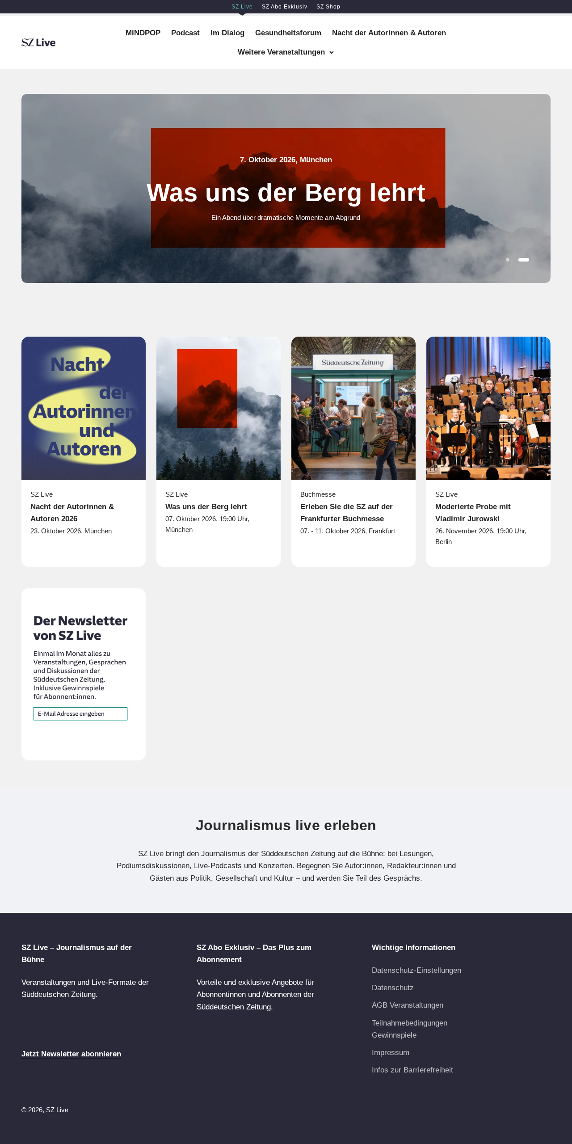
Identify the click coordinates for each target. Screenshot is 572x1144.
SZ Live (242, 7)
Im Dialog (227, 33)
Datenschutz (393, 988)
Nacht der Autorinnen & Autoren (389, 33)
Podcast (185, 33)
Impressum (390, 1052)
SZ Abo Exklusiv (284, 7)
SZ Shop (328, 7)
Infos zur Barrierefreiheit (412, 1070)
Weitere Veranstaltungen (281, 52)
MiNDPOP (143, 33)
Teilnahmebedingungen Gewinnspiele (409, 1029)
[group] (286, 188)
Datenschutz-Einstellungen (416, 970)
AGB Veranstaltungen (407, 1005)
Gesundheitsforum (288, 33)
